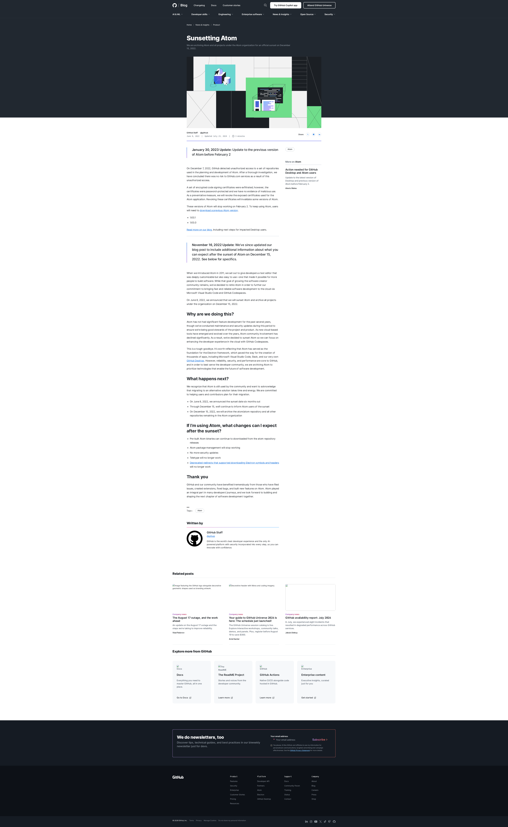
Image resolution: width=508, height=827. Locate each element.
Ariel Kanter (234, 639)
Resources (234, 803)
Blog (183, 5)
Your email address (279, 736)
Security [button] (329, 14)
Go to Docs (183, 697)
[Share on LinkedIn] (319, 134)
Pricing (233, 799)
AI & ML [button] (176, 14)
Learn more (224, 697)
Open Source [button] (306, 14)
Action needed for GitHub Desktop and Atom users (301, 171)
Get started (307, 697)
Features (233, 781)
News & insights (202, 25)
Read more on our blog (199, 229)
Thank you (197, 476)
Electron (260, 794)
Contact (287, 799)
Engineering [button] (225, 14)
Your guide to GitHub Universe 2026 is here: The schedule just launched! (253, 619)
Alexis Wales (291, 188)
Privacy (199, 820)
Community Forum (292, 786)
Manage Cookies (210, 820)
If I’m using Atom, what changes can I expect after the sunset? (232, 428)
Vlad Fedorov (178, 632)
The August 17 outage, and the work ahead (195, 619)
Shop (314, 799)
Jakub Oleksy (291, 632)
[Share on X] (308, 134)
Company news (180, 614)
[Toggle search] (265, 5)
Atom (200, 510)
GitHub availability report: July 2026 (308, 617)
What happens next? (208, 378)
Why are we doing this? (210, 314)
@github (204, 133)
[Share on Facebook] (314, 134)
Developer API (263, 781)
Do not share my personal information (232, 820)
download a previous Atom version (219, 210)
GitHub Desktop (195, 360)
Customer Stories (237, 794)
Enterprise (234, 790)
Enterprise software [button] (252, 14)
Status (287, 794)
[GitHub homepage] (175, 5)
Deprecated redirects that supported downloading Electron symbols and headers (234, 462)
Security (233, 786)
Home (189, 25)
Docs (286, 781)
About (314, 781)
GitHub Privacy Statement (300, 750)
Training (287, 790)
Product (216, 25)
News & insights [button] (281, 14)
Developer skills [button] (199, 14)
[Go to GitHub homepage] (178, 778)
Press (314, 794)
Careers (315, 790)
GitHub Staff (192, 133)
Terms (191, 820)
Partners (260, 786)
